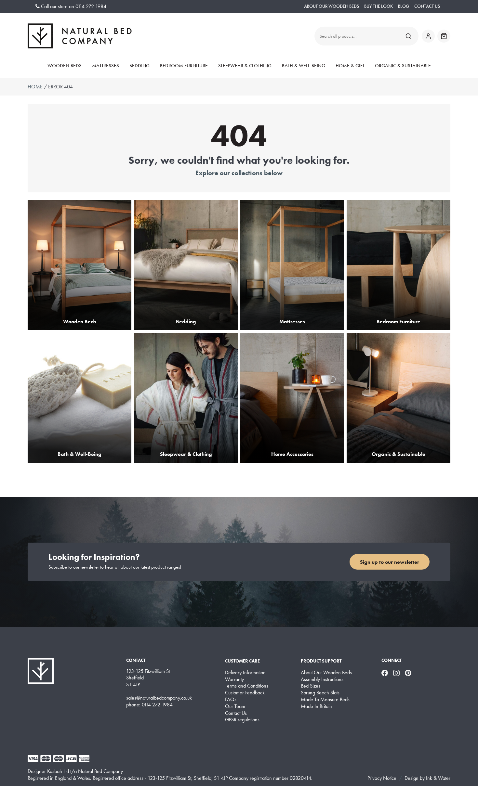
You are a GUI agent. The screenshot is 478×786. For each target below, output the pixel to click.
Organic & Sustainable (403, 65)
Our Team (235, 706)
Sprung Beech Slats (320, 692)
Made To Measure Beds (325, 699)
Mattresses (105, 65)
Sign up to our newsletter (389, 562)
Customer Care (242, 661)
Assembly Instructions (322, 679)
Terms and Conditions (246, 686)
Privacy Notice (381, 778)
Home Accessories (292, 454)
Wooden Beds (64, 65)
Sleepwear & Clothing (245, 65)
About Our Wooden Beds (331, 6)
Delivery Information (245, 672)
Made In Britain (316, 706)
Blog (403, 6)
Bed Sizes (310, 686)
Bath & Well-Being (303, 65)
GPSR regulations (242, 719)
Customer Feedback (245, 692)
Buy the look (378, 6)
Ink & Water (438, 778)
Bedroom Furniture (184, 65)
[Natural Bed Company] (80, 36)
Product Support (321, 661)
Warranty (234, 679)
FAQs (230, 699)
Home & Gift (350, 65)
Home (35, 86)
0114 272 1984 (90, 6)
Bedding (139, 65)
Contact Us (427, 6)
